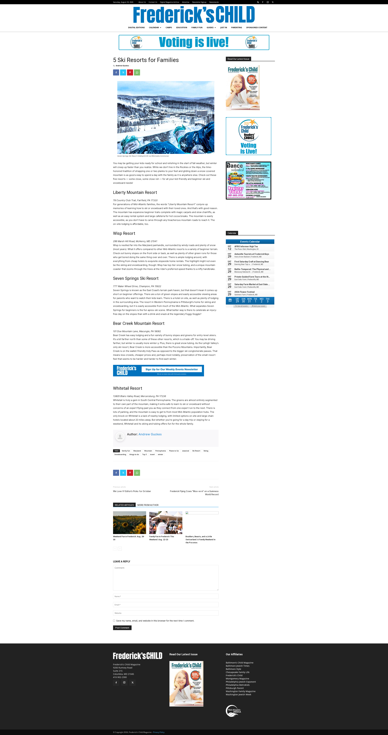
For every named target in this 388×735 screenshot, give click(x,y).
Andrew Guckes (122, 65)
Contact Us (153, 2)
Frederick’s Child (234, 675)
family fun (126, 451)
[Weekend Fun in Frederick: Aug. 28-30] (129, 522)
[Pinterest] (130, 72)
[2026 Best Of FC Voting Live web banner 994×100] (194, 42)
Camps (169, 27)
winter (160, 454)
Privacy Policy (158, 732)
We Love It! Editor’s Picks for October (132, 491)
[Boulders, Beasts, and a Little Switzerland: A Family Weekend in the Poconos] (202, 522)
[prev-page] (115, 549)
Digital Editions (136, 27)
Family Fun (196, 27)
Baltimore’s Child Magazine (239, 662)
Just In (223, 27)
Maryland (137, 451)
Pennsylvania (160, 451)
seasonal (185, 451)
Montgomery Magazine (237, 678)
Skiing (206, 451)
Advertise (185, 2)
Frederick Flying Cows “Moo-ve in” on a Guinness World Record (194, 493)
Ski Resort (196, 451)
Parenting (236, 27)
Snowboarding (120, 454)
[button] (258, 2)
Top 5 (144, 454)
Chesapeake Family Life (237, 672)
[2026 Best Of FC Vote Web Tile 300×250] (248, 154)
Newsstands (214, 2)
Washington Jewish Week (238, 694)
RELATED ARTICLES (124, 505)
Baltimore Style (233, 669)
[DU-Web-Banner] (248, 198)
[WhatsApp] (137, 72)
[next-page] (120, 549)
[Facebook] (262, 2)
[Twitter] (272, 2)
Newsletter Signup (199, 2)
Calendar (154, 27)
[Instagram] (267, 2)
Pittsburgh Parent (235, 688)
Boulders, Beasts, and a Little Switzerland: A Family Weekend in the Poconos (200, 539)
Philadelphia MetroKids (238, 684)
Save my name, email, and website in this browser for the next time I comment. (155, 620)
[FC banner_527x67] (158, 378)
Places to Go (174, 451)
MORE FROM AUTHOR (148, 505)
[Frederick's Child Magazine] (194, 14)
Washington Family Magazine (241, 691)
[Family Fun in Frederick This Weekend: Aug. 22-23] (165, 522)
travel (152, 454)
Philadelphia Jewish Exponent (241, 681)
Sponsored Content (256, 27)
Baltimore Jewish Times (237, 665)
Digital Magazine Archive (169, 2)
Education (181, 27)
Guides (210, 27)
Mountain (148, 451)
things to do (134, 454)
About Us (142, 2)
